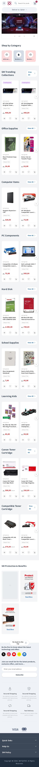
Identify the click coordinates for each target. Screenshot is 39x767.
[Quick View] (4, 118)
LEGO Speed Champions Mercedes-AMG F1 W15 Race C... (27, 426)
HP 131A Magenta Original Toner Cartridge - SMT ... (27, 104)
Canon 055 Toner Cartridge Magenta (27, 482)
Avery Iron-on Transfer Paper (26, 158)
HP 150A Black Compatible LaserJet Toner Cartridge (28, 538)
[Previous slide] (14, 36)
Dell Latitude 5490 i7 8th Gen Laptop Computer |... (28, 265)
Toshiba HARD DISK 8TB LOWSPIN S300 (9, 318)
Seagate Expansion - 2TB (9, 211)
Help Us (5, 746)
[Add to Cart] (16, 118)
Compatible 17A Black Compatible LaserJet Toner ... (10, 265)
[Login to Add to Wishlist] (10, 118)
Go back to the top (17, 643)
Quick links (7, 740)
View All (30, 73)
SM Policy (6, 752)
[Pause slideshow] (35, 36)
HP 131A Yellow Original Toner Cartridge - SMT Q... (9, 104)
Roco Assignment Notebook (8, 372)
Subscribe (19, 675)
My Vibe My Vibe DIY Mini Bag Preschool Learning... (9, 426)
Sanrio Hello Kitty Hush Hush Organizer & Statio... (28, 372)
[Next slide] (24, 36)
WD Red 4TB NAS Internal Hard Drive (28, 318)
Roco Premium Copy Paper (9, 158)
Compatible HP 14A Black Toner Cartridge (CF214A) (9, 538)
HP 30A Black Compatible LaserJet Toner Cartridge (28, 211)
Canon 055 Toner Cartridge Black (8, 482)
